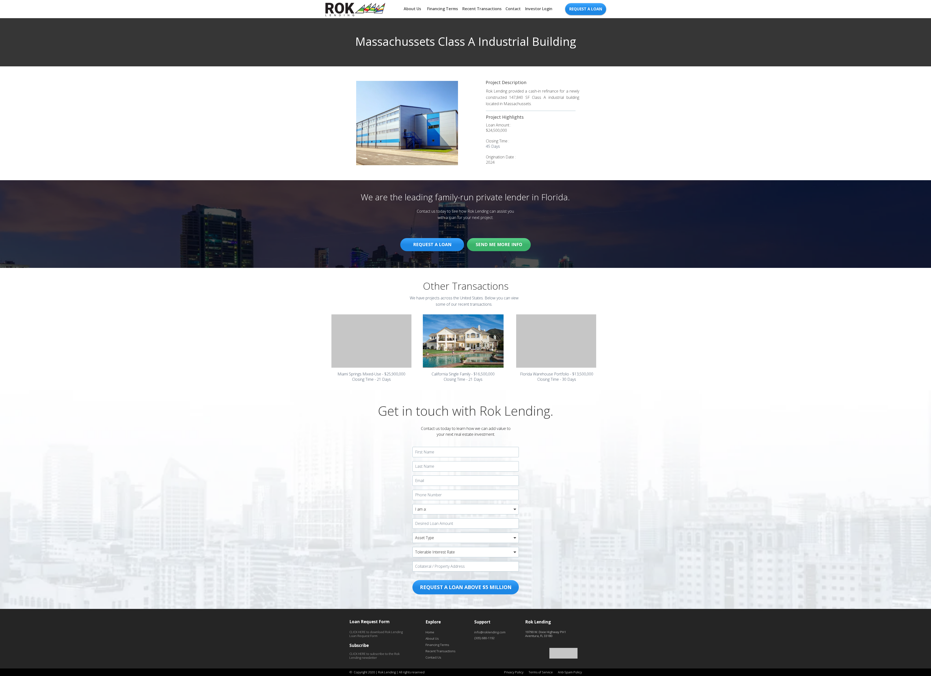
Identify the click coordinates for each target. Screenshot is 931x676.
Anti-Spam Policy (570, 672)
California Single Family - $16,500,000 (463, 374)
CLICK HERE (357, 654)
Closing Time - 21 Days (371, 379)
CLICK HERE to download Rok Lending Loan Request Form (376, 634)
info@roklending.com (490, 632)
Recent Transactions (482, 8)
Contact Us (433, 657)
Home (429, 632)
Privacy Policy (513, 672)
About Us (412, 8)
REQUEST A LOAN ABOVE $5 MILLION (466, 587)
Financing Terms (442, 8)
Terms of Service (541, 672)
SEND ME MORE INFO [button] (499, 244)
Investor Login (538, 8)
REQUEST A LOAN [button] (585, 9)
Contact (513, 8)
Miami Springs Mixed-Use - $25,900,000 (371, 374)
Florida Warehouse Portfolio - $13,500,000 (556, 374)
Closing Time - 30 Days (556, 379)
